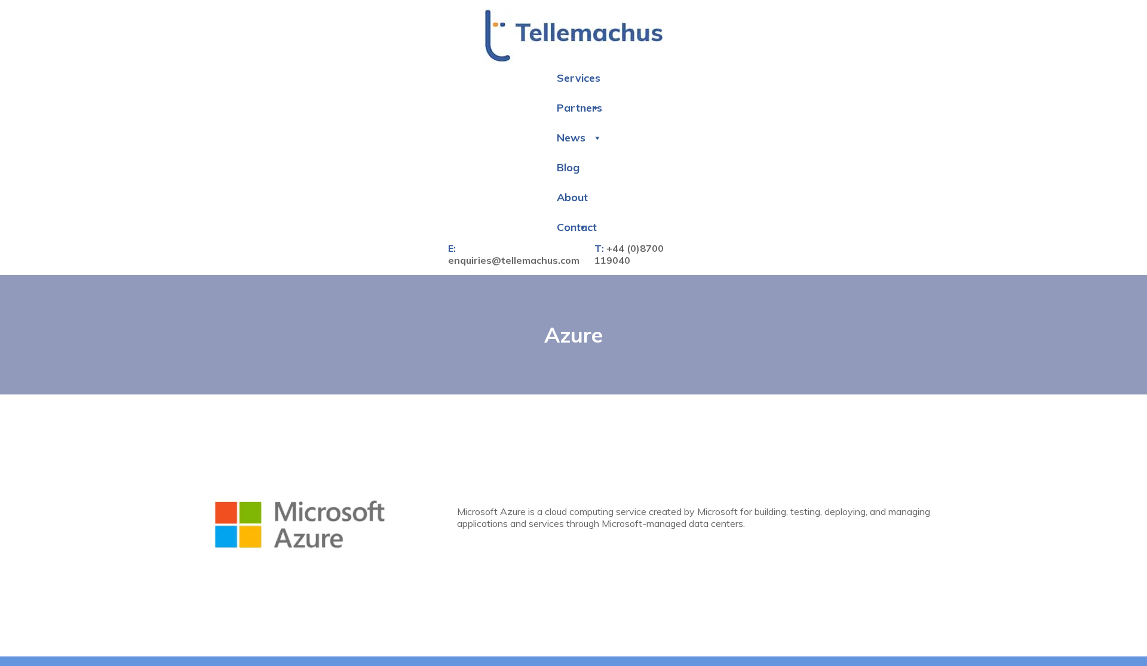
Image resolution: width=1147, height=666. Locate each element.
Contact (577, 220)
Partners (579, 101)
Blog (568, 161)
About (572, 191)
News (571, 131)
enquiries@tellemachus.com (513, 254)
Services (578, 71)
